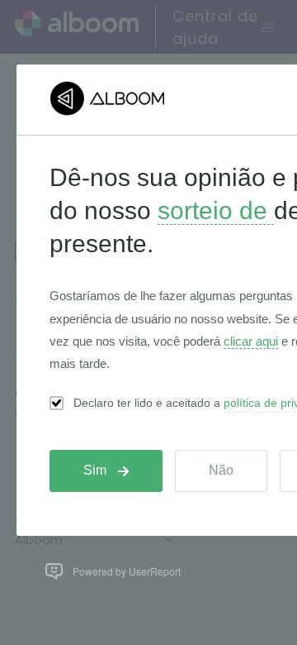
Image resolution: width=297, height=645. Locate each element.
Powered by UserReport (127, 571)
